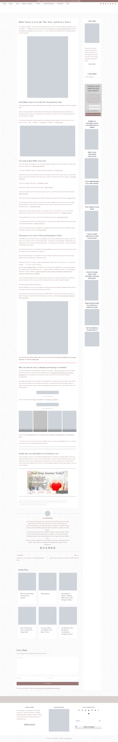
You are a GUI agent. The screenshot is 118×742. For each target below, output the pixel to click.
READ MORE (92, 64)
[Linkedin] (115, 4)
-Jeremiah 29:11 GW (39, 223)
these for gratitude (62, 357)
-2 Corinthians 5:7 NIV (42, 183)
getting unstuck (36, 501)
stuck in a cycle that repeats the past (60, 28)
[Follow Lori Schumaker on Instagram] (46, 548)
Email (51, 678)
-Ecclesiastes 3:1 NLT (62, 217)
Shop (67, 3)
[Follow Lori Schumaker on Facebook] (41, 548)
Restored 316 (68, 738)
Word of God (59, 122)
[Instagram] (103, 4)
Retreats (60, 3)
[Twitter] (108, 4)
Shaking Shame (45, 594)
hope (57, 269)
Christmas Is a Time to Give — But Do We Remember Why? (30, 558)
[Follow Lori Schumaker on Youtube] (49, 548)
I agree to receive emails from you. (92, 110)
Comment (20, 657)
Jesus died (47, 249)
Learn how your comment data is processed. (48, 688)
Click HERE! (77, 1)
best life (21, 501)
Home (4, 3)
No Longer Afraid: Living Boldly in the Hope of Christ (46, 630)
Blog (17, 3)
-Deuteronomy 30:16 (35, 206)
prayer (49, 501)
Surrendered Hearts (31, 267)
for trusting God (34, 359)
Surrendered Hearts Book (40, 504)
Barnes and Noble (49, 435)
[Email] (113, 4)
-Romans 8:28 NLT (42, 230)
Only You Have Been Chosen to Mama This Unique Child (26, 630)
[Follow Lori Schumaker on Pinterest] (54, 548)
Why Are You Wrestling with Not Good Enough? (27, 596)
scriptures (55, 501)
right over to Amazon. (52, 399)
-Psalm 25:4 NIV (49, 187)
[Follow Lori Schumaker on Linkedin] (51, 548)
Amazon (43, 435)
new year (43, 501)
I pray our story (46, 385)
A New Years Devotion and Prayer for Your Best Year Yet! (64, 557)
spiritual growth (62, 501)
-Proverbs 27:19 (58, 170)
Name (19, 678)
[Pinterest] (106, 4)
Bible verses (28, 501)
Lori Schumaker (47, 518)
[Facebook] (101, 4)
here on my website (38, 399)
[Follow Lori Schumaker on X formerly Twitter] (43, 548)
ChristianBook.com (60, 435)
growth (43, 122)
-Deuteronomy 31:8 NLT (38, 166)
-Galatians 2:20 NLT (66, 213)
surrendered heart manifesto (25, 504)
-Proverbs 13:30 (71, 198)
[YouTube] (110, 4)
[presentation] (27, 582)
